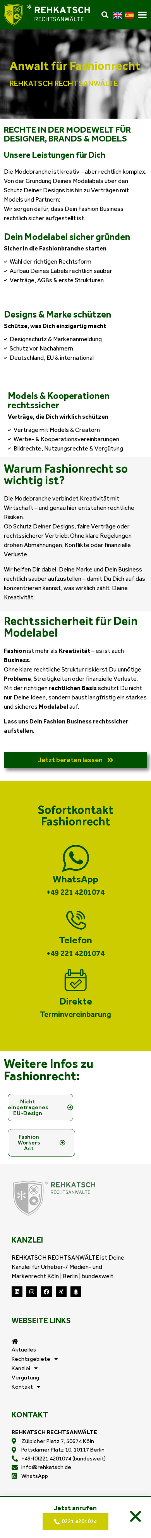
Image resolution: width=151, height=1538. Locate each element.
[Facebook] (46, 1291)
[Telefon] (75, 919)
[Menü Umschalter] (142, 14)
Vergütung (25, 1377)
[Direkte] (75, 980)
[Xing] (61, 1291)
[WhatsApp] (75, 858)
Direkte (75, 1001)
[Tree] (75, 1291)
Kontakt (22, 1386)
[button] (135, 1516)
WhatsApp (75, 879)
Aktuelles (24, 1349)
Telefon (75, 940)
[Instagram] (31, 1291)
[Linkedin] (17, 1291)
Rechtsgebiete (31, 1358)
